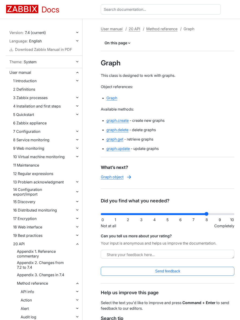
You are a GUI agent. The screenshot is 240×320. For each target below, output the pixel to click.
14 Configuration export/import (27, 192)
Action (26, 300)
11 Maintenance (26, 165)
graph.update (118, 148)
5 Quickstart (23, 114)
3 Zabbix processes (30, 97)
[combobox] (162, 9)
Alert (25, 308)
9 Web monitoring (28, 148)
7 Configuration (26, 131)
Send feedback (167, 271)
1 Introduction (25, 80)
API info (27, 291)
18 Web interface (27, 227)
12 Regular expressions (33, 173)
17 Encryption (25, 218)
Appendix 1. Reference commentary (36, 253)
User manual (20, 72)
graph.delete (117, 129)
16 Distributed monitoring (35, 210)
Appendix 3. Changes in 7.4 (40, 274)
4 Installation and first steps (37, 106)
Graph (111, 98)
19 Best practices (27, 235)
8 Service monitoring (31, 140)
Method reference (32, 283)
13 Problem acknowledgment (38, 182)
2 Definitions (24, 89)
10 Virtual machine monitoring (39, 156)
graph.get (114, 139)
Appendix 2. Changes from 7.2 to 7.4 (40, 265)
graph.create (117, 120)
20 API (19, 244)
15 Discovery (24, 201)
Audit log (28, 317)
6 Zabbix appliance (30, 123)
